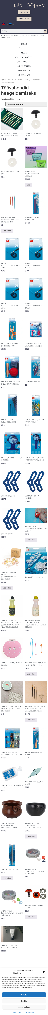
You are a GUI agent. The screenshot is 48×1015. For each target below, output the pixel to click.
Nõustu (24, 995)
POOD (24, 44)
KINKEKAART (24, 75)
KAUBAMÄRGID (24, 70)
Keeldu (24, 1001)
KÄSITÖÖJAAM (30, 6)
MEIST (24, 53)
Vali (28, 185)
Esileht (3, 80)
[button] (45, 972)
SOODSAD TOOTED (24, 57)
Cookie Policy (17, 1012)
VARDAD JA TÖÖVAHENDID (18, 80)
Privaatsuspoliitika (28, 1012)
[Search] (45, 31)
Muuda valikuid (24, 1007)
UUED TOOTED (24, 62)
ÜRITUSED (24, 48)
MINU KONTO (24, 66)
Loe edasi (7, 231)
